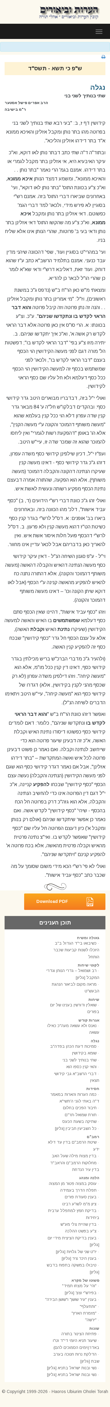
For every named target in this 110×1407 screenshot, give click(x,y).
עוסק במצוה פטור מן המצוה (73, 1183)
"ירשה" (91, 1320)
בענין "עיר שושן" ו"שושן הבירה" (71, 1299)
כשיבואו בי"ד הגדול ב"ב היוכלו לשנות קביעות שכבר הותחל (76, 950)
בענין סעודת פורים (81, 1197)
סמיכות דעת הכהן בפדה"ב (73, 1046)
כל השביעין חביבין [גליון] (76, 1128)
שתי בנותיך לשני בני (80, 1060)
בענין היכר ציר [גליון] (79, 1258)
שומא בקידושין (84, 1053)
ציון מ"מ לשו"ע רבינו (79, 1204)
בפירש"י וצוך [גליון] (81, 1292)
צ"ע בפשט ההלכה (81, 1231)
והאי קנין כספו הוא (81, 1066)
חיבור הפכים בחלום (80, 1108)
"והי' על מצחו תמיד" (79, 1285)
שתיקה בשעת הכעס (79, 1121)
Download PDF (52, 901)
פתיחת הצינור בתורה (79, 1334)
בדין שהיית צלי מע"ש (79, 1224)
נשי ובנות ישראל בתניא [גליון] (72, 1368)
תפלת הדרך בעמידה (78, 1190)
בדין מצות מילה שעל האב (74, 1156)
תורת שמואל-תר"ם (81, 1115)
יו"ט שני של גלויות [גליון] (76, 1251)
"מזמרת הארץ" (84, 1313)
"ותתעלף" (88, 1306)
